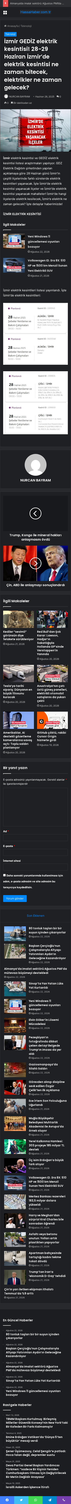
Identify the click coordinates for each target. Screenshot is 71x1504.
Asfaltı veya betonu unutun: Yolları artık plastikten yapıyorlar (44, 1238)
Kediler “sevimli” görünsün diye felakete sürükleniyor (18, 635)
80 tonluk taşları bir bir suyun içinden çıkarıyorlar (47, 930)
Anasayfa (13, 25)
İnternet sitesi (12, 860)
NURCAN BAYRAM (19, 96)
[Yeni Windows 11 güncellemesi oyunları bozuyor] (14, 241)
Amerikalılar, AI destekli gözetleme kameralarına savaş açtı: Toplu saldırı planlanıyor (17, 740)
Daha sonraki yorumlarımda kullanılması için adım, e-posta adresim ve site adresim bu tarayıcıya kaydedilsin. (33, 881)
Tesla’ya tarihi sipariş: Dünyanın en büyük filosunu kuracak (17, 691)
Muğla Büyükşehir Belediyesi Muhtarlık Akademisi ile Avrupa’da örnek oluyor (46, 1124)
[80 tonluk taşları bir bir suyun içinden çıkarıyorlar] (15, 933)
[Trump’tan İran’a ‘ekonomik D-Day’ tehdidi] (15, 1277)
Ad (6, 831)
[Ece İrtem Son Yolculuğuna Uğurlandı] (15, 1106)
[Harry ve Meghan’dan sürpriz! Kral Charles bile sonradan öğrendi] (15, 1220)
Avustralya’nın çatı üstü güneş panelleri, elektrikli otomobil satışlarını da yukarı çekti (52, 693)
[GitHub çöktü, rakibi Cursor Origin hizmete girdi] (52, 720)
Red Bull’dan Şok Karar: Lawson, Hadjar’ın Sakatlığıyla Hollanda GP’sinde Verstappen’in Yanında (50, 643)
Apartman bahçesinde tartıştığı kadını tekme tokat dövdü (45, 1257)
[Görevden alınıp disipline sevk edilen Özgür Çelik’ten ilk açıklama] (15, 1087)
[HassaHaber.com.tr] (35, 12)
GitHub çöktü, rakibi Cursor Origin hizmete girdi (51, 736)
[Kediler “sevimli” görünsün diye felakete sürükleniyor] (18, 619)
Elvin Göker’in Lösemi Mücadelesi (44, 1022)
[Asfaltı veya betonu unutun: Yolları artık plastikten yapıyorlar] (15, 1239)
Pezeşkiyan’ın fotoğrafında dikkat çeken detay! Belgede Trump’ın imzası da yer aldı (45, 1045)
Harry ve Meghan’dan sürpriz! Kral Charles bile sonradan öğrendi (46, 1219)
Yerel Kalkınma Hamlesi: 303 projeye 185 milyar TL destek (46, 1145)
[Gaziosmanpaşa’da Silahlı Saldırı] (15, 1069)
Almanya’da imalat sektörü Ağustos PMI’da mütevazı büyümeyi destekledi (35, 971)
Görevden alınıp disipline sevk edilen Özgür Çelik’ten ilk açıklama (47, 1086)
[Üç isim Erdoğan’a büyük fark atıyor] (15, 1165)
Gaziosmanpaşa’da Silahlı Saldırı (43, 1066)
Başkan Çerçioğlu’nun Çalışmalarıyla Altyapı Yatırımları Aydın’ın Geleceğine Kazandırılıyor (47, 952)
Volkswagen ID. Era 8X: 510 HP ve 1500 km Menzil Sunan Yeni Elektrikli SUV (47, 265)
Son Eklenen (35, 915)
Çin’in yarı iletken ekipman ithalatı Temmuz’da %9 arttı (28, 1291)
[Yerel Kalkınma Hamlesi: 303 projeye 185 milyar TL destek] (15, 1146)
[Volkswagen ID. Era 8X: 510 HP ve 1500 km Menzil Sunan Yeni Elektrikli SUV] (14, 265)
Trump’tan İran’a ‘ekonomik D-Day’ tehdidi (47, 1274)
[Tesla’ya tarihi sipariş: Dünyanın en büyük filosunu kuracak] (18, 673)
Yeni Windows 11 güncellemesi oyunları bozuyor (44, 242)
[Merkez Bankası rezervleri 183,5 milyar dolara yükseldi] (15, 1201)
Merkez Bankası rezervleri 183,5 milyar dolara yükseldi (47, 1200)
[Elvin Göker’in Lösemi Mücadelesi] (15, 1025)
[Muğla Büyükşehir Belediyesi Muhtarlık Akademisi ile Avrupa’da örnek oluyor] (15, 1123)
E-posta (9, 846)
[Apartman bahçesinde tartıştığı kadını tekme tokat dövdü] (15, 1258)
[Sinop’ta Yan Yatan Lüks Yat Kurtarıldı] (15, 989)
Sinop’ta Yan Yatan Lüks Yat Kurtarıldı (46, 986)
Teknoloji (26, 25)
